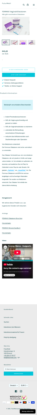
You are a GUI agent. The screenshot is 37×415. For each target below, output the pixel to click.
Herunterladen (6, 223)
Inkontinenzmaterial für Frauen (14, 332)
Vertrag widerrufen (28, 411)
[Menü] (34, 5)
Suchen (6, 322)
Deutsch (13, 385)
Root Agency (27, 408)
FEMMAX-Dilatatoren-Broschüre (12, 218)
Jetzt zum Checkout (18, 75)
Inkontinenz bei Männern (12, 327)
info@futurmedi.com (10, 357)
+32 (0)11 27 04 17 (9, 355)
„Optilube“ (11, 170)
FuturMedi (6, 3)
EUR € (23, 385)
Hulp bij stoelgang (10, 337)
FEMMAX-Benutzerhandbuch (11, 228)
